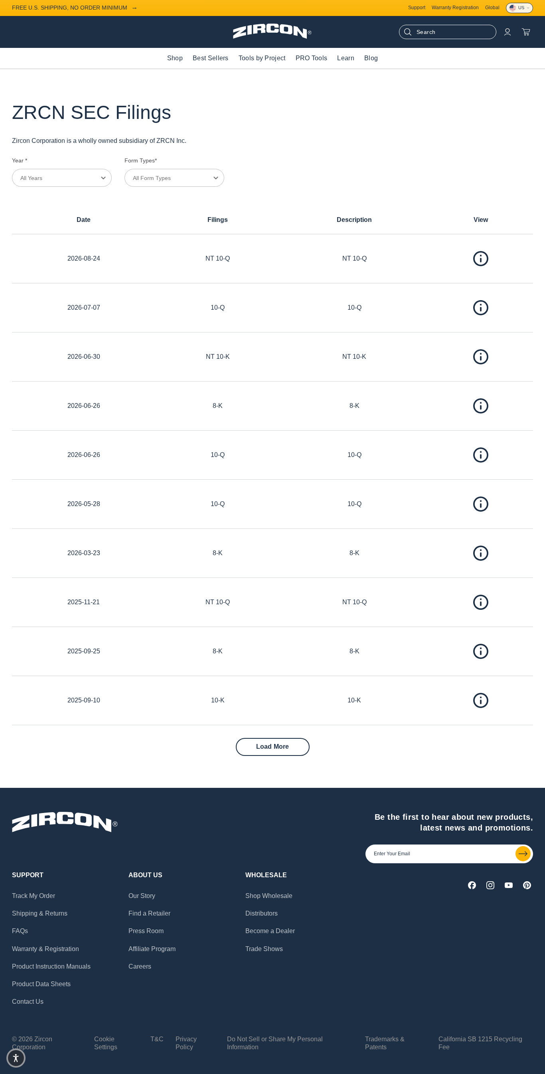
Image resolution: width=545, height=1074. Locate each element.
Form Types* (140, 160)
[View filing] (480, 258)
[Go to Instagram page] (490, 885)
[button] (16, 1058)
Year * (19, 160)
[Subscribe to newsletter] (523, 853)
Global (492, 7)
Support (416, 7)
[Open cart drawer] (526, 32)
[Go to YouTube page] (509, 885)
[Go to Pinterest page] (527, 885)
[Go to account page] (507, 32)
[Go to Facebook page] (472, 885)
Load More (272, 746)
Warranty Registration (455, 7)
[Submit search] (407, 32)
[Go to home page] (272, 37)
